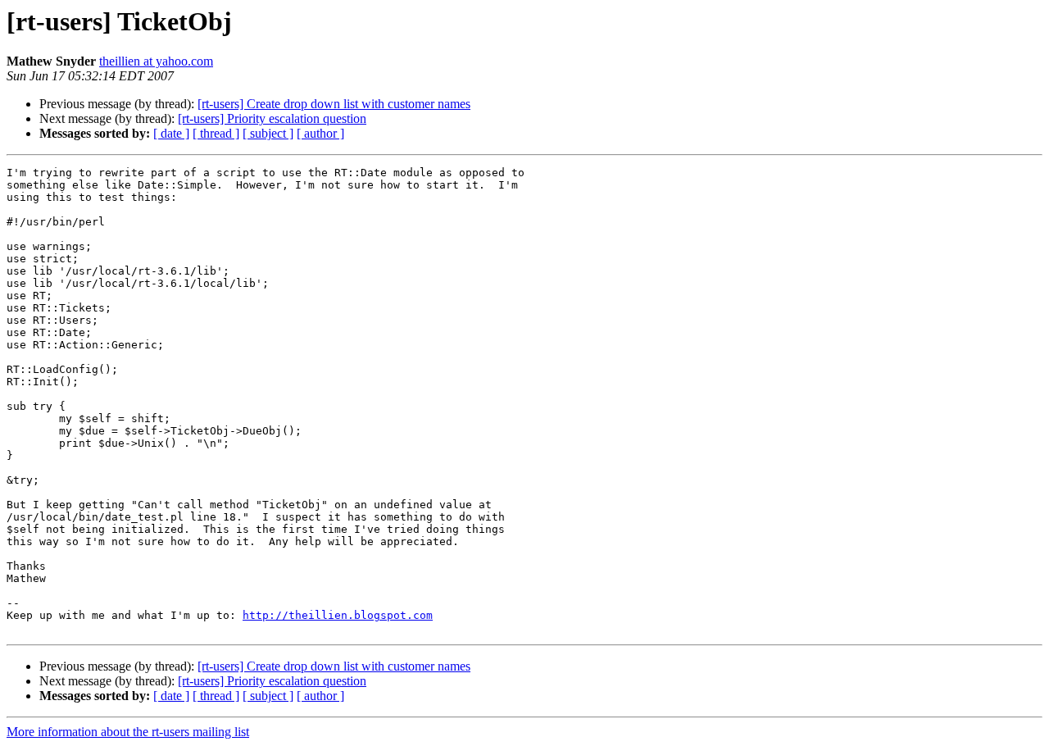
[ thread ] (216, 133)
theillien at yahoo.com (156, 61)
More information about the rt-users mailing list (128, 732)
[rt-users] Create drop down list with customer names (334, 104)
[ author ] (320, 133)
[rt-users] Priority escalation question (272, 118)
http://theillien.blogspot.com (338, 615)
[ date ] (171, 133)
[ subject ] (268, 133)
